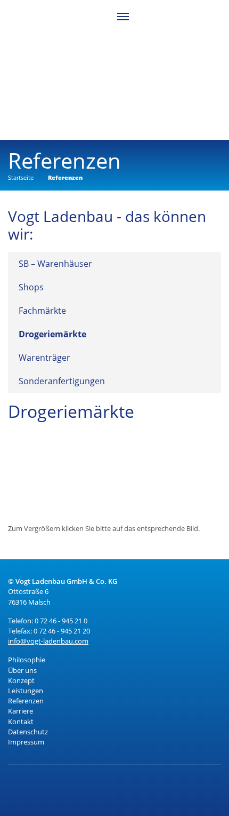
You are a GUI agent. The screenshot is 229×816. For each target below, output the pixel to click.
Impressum (26, 742)
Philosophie (26, 659)
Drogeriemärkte (52, 334)
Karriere (20, 711)
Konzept (21, 680)
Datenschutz (28, 731)
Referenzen (65, 177)
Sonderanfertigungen (62, 381)
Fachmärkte (42, 310)
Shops (31, 287)
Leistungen (25, 690)
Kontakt (21, 721)
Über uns (22, 670)
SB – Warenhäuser (55, 264)
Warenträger (44, 357)
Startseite (21, 177)
